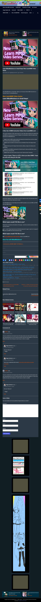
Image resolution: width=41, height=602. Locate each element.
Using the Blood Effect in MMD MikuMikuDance (16, 294)
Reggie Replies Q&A (6, 10)
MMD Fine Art (29, 595)
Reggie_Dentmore (14, 72)
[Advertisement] (20, 22)
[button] (3, 260)
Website (4, 428)
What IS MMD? (20, 10)
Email (4, 423)
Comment (5, 403)
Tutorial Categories (24, 12)
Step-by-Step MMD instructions (8, 7)
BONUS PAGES (5, 12)
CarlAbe (6, 331)
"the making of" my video (13, 595)
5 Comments (21, 72)
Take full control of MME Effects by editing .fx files (14, 33)
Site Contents (34, 7)
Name (4, 419)
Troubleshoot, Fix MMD (26, 7)
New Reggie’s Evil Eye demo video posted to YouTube (14, 593)
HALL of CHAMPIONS (15, 12)
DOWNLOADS (18, 7)
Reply (4, 341)
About (30, 12)
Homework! (14, 10)
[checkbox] (3, 3)
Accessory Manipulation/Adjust (14, 295)
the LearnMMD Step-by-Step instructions (12, 236)
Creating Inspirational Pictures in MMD (33, 593)
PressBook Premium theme (22, 600)
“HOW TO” (28, 10)
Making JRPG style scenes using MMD (32, 33)
